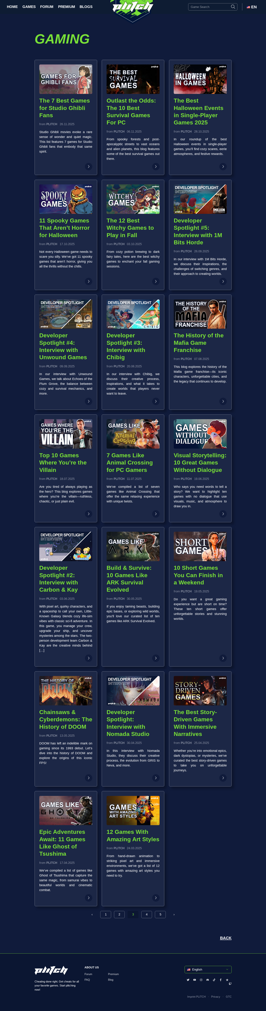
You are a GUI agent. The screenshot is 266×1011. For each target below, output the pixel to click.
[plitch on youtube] (194, 980)
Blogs (86, 7)
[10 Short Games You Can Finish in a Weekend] (223, 658)
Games (29, 7)
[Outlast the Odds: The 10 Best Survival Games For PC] (156, 166)
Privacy (215, 996)
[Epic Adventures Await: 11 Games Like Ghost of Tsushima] (88, 898)
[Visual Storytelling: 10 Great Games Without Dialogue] (223, 514)
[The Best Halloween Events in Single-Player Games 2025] (223, 166)
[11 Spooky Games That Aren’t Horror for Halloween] (88, 281)
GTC (229, 996)
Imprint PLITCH (196, 996)
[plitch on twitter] (188, 980)
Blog (110, 979)
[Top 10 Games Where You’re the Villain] (88, 514)
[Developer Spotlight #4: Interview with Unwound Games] (88, 401)
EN (253, 7)
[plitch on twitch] (230, 984)
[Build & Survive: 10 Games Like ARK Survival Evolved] (156, 658)
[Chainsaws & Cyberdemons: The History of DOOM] (88, 778)
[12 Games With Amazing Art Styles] (156, 898)
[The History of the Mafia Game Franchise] (223, 401)
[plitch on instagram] (201, 980)
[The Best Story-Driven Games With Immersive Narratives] (223, 778)
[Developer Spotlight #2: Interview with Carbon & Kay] (88, 658)
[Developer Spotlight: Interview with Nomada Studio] (156, 778)
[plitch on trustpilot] (227, 980)
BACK (226, 938)
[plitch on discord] (207, 980)
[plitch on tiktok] (214, 980)
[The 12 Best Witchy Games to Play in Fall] (156, 281)
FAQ (87, 979)
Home (12, 7)
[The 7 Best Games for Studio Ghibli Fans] (88, 166)
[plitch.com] (51, 973)
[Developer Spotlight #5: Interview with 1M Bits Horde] (223, 281)
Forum (46, 7)
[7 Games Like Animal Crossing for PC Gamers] (156, 514)
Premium (66, 7)
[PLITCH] (133, 12)
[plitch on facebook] (220, 980)
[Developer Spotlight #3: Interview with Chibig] (156, 401)
